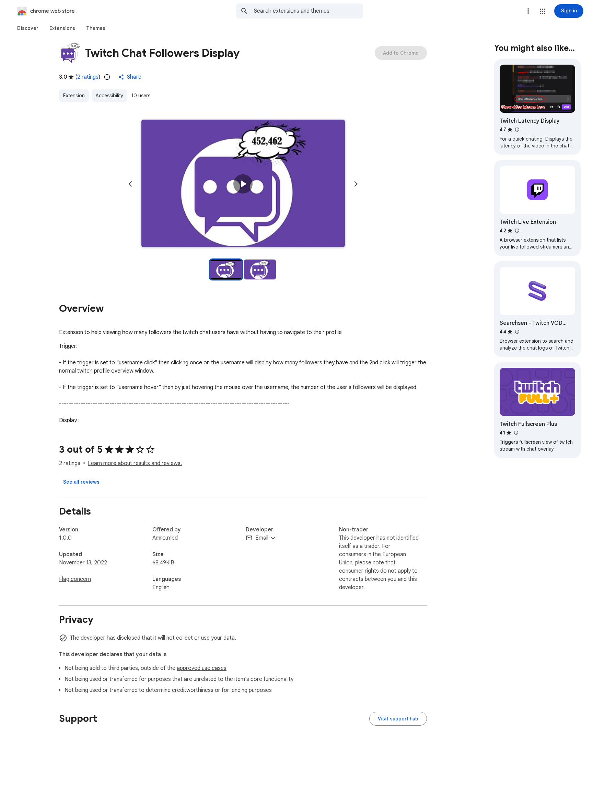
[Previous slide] (130, 184)
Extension (74, 95)
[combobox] (308, 11)
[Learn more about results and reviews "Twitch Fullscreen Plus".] (516, 432)
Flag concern (75, 579)
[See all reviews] (81, 482)
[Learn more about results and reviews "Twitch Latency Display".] (517, 129)
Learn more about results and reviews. (135, 463)
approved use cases (201, 668)
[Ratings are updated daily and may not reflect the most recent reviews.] (107, 77)
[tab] (28, 28)
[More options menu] (528, 11)
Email (261, 537)
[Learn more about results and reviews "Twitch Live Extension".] (517, 230)
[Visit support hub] (398, 718)
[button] (542, 11)
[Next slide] (356, 184)
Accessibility (109, 95)
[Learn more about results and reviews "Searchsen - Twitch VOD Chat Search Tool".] (517, 331)
